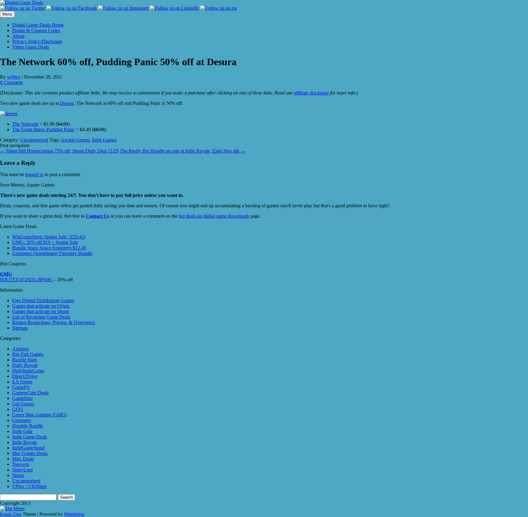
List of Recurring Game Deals (41, 316)
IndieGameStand (28, 447)
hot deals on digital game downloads (214, 216)
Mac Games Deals (30, 453)
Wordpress (74, 514)
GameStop (22, 398)
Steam (18, 475)
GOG (17, 409)
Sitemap (20, 328)
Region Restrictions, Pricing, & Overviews (53, 322)
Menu (7, 14)
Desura (67, 103)
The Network (25, 124)
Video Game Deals (30, 47)
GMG (6, 274)
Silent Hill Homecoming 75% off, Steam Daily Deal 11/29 (59, 150)
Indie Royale (24, 442)
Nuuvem (20, 464)
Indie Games (104, 139)
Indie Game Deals (29, 436)
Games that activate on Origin (41, 305)
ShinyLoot (22, 469)
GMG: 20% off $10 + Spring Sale (45, 242)
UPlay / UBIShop (29, 486)
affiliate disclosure (311, 92)
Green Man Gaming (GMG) (39, 414)
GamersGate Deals (30, 392)
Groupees (21, 420)
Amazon (20, 348)
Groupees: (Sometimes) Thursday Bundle (52, 253)
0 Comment (11, 82)
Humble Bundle (27, 425)
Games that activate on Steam (40, 311)
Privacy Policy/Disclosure (37, 41)
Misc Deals (23, 458)
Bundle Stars (24, 359)
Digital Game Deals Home (38, 25)
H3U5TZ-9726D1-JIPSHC (26, 279)
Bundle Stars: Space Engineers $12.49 (49, 247)
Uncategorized (34, 139)
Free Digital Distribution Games (43, 300)
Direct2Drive (25, 376)
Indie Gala (22, 431)
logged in (34, 174)
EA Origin (22, 381)
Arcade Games (75, 139)
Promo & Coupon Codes (36, 30)
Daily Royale (25, 365)
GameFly (21, 387)
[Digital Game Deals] (21, 2)
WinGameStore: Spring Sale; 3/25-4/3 (48, 236)
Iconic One (10, 514)
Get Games (23, 403)
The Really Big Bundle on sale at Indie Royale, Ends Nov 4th (182, 150)
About (18, 36)
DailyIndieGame (28, 370)
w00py (13, 76)
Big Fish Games (27, 354)
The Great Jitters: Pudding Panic (43, 129)
